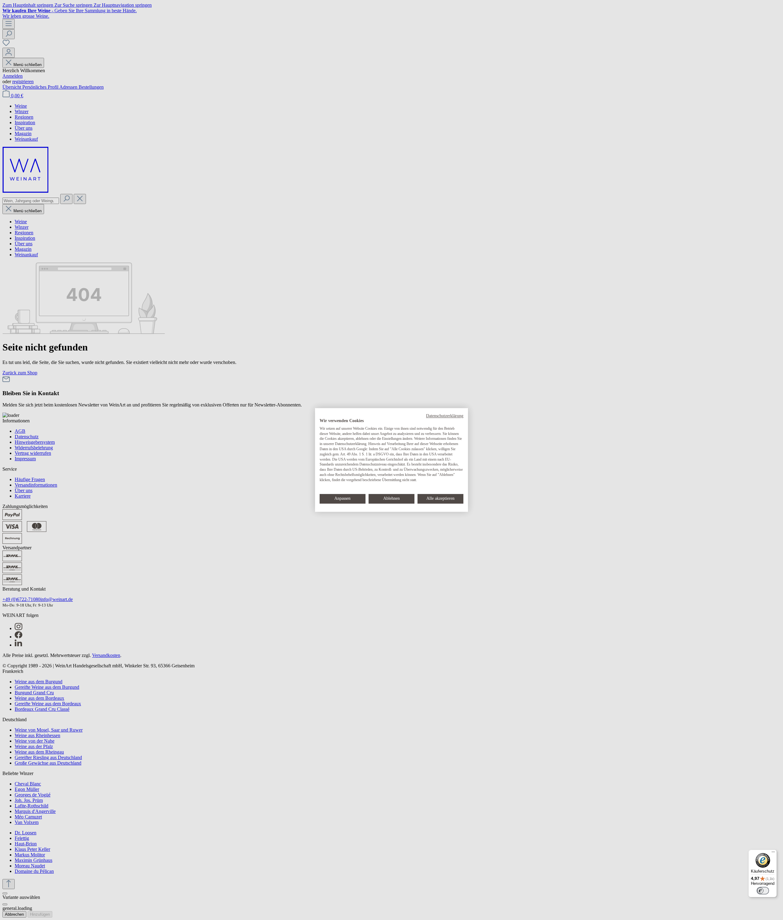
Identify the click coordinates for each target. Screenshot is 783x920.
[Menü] (773, 853)
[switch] (763, 890)
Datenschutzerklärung (444, 416)
